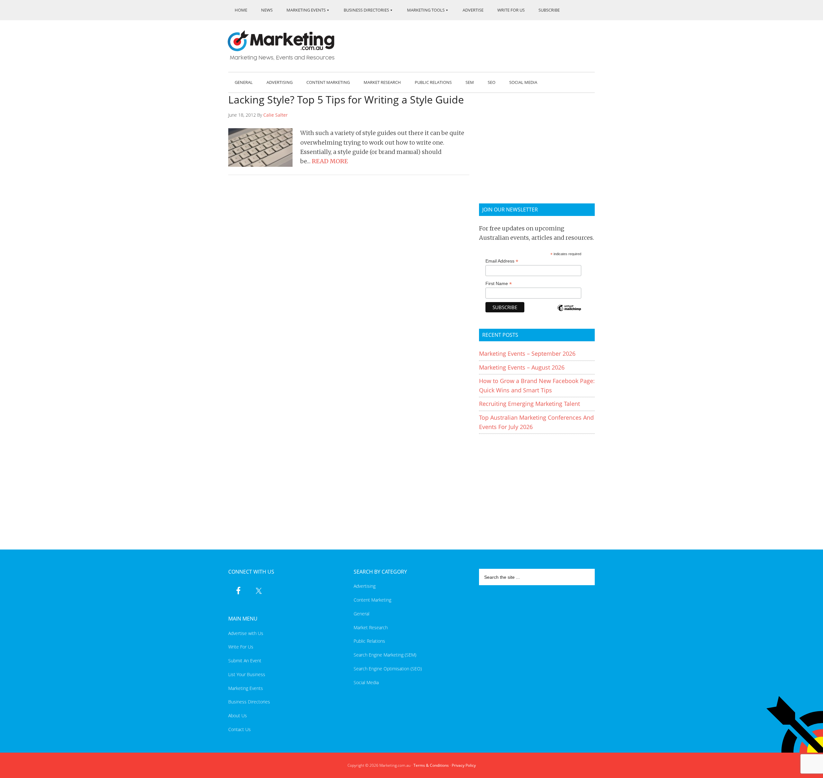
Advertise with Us (245, 633)
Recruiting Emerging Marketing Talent (529, 403)
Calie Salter (275, 115)
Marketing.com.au (285, 45)
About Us (237, 715)
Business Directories (249, 702)
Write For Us (240, 647)
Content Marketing (372, 600)
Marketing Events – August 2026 (522, 367)
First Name (498, 284)
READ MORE (330, 161)
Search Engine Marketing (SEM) (385, 655)
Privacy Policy (464, 765)
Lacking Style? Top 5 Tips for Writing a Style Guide (346, 99)
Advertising (364, 586)
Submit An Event (244, 660)
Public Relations (369, 641)
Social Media (366, 682)
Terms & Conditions (431, 765)
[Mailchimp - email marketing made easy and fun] (569, 312)
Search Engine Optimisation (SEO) (388, 669)
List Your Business (246, 674)
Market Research (371, 627)
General (361, 614)
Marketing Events (245, 688)
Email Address (501, 261)
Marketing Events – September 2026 (527, 353)
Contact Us (239, 729)
